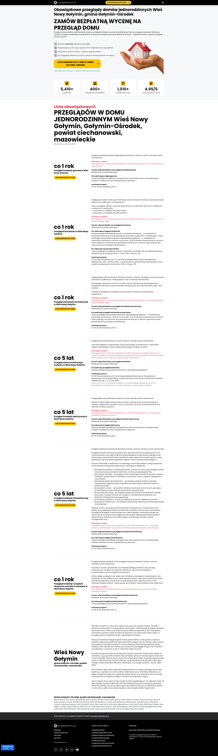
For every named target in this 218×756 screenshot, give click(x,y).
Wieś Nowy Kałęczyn (68, 704)
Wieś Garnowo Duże (61, 700)
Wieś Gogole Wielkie (77, 700)
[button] (162, 2)
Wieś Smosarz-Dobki (88, 706)
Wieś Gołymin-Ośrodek (94, 700)
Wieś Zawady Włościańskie (105, 709)
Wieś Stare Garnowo (104, 706)
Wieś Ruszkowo (73, 706)
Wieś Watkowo (134, 706)
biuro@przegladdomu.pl (100, 716)
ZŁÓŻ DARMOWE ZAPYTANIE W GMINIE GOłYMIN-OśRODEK (76, 63)
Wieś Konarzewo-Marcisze (150, 700)
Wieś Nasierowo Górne (103, 702)
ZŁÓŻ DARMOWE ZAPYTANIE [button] (65, 178)
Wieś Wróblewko (70, 709)
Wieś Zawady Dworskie (85, 709)
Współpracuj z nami (8, 747)
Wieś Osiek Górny (101, 704)
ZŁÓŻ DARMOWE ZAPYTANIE (116, 2)
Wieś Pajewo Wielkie (151, 704)
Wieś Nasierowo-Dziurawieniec (124, 702)
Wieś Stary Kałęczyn (120, 706)
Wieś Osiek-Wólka (136, 704)
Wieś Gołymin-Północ (112, 700)
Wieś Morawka (88, 702)
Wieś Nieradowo (143, 702)
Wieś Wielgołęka (147, 706)
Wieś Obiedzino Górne (85, 704)
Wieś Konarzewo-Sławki (63, 702)
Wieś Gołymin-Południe (130, 700)
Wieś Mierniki (77, 702)
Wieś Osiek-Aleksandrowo (119, 704)
